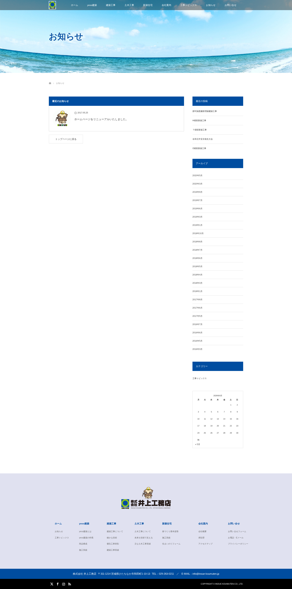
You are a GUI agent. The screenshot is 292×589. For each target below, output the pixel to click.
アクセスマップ (205, 544)
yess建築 (92, 5)
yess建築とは (85, 531)
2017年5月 (197, 316)
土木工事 (129, 5)
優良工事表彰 (113, 544)
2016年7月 (197, 324)
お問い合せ (230, 5)
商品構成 (83, 544)
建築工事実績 (113, 550)
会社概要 (202, 531)
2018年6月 (197, 258)
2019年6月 (197, 208)
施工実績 (83, 550)
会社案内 (166, 5)
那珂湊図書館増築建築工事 (204, 111)
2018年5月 (197, 266)
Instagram (63, 583)
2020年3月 (197, 184)
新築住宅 (148, 5)
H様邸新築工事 (199, 120)
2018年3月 (197, 283)
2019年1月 (197, 225)
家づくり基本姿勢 (170, 531)
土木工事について (143, 531)
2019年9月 (197, 192)
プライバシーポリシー (238, 544)
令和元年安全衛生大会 (202, 139)
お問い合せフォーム (237, 531)
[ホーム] (50, 79)
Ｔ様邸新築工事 (199, 130)
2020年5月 (197, 175)
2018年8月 (197, 241)
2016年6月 (197, 332)
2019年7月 (197, 200)
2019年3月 (197, 217)
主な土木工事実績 (143, 544)
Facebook (57, 583)
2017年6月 (197, 308)
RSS (69, 583)
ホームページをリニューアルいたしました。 (101, 119)
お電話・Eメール (236, 538)
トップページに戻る (66, 139)
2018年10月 (198, 233)
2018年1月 (197, 291)
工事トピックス (188, 5)
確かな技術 (112, 538)
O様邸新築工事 (199, 148)
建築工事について (115, 531)
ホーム (74, 5)
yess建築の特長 (86, 538)
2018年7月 (197, 250)
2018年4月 (197, 275)
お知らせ (210, 5)
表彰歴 (201, 538)
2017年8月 (197, 299)
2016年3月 (197, 349)
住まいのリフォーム (171, 544)
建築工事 (110, 5)
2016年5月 (197, 341)
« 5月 (197, 444)
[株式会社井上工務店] (146, 506)
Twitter (51, 583)
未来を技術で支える (144, 538)
